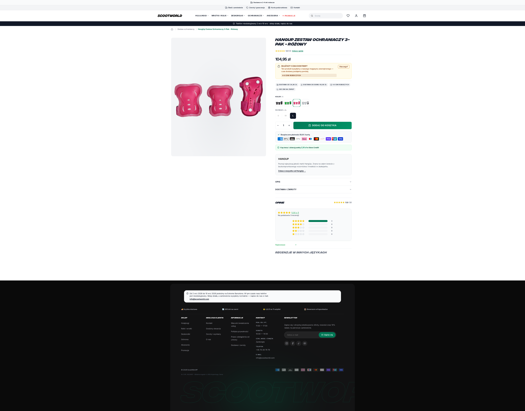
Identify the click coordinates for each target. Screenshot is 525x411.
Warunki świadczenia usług (240, 324)
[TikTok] (298, 343)
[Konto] (356, 16)
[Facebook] (292, 343)
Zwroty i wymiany (213, 334)
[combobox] (328, 15)
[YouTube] (304, 343)
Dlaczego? (343, 67)
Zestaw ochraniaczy (185, 29)
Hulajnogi (185, 323)
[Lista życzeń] (348, 16)
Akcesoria (185, 345)
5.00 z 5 (295, 212)
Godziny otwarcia (213, 328)
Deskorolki (185, 334)
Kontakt (209, 323)
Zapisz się (328, 335)
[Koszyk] (364, 16)
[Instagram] (286, 343)
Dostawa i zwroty (238, 345)
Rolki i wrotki (186, 328)
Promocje (185, 350)
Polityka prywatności (239, 331)
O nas (208, 339)
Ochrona (184, 339)
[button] (298, 221)
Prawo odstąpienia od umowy (240, 338)
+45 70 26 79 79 (263, 350)
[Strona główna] (172, 29)
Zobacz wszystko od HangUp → (292, 171)
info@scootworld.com (199, 299)
